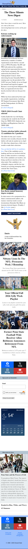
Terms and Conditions (8, 533)
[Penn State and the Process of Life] (14, 473)
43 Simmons (5, 508)
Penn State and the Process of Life (13, 474)
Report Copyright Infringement (19, 534)
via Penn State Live (8, 171)
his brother (7, 207)
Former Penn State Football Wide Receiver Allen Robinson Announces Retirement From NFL (14, 339)
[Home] (8, 4)
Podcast (10, 6)
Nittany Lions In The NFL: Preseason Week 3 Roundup (14, 261)
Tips (14, 6)
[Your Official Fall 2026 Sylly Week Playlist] (14, 290)
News (5, 6)
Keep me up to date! (8, 398)
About (17, 6)
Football (22, 6)
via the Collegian (7, 107)
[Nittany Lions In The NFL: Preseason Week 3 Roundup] (14, 255)
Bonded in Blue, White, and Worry (14, 505)
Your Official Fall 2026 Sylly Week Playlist (14, 296)
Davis (5, 19)
